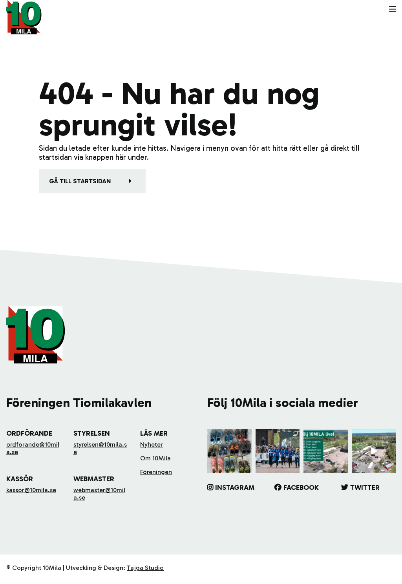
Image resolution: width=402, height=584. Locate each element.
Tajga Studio (145, 567)
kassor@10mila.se (31, 490)
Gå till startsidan (80, 181)
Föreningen (156, 472)
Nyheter (151, 444)
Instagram (234, 487)
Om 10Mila (155, 458)
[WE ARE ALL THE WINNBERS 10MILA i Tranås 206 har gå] (278, 451)
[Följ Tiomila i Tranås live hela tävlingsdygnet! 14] (325, 451)
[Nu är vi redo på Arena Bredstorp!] (374, 451)
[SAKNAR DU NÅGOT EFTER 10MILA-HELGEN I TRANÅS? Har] (229, 451)
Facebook (301, 487)
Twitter (365, 487)
